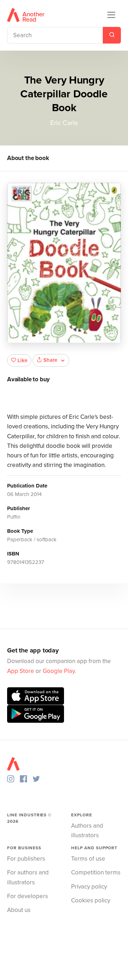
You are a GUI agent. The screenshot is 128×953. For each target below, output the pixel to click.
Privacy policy (89, 886)
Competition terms (96, 872)
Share (50, 360)
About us (19, 910)
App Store (20, 671)
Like (22, 360)
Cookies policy (90, 900)
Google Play (59, 671)
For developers (27, 896)
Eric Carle (64, 123)
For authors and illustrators (28, 877)
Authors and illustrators (87, 830)
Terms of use (88, 858)
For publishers (26, 858)
